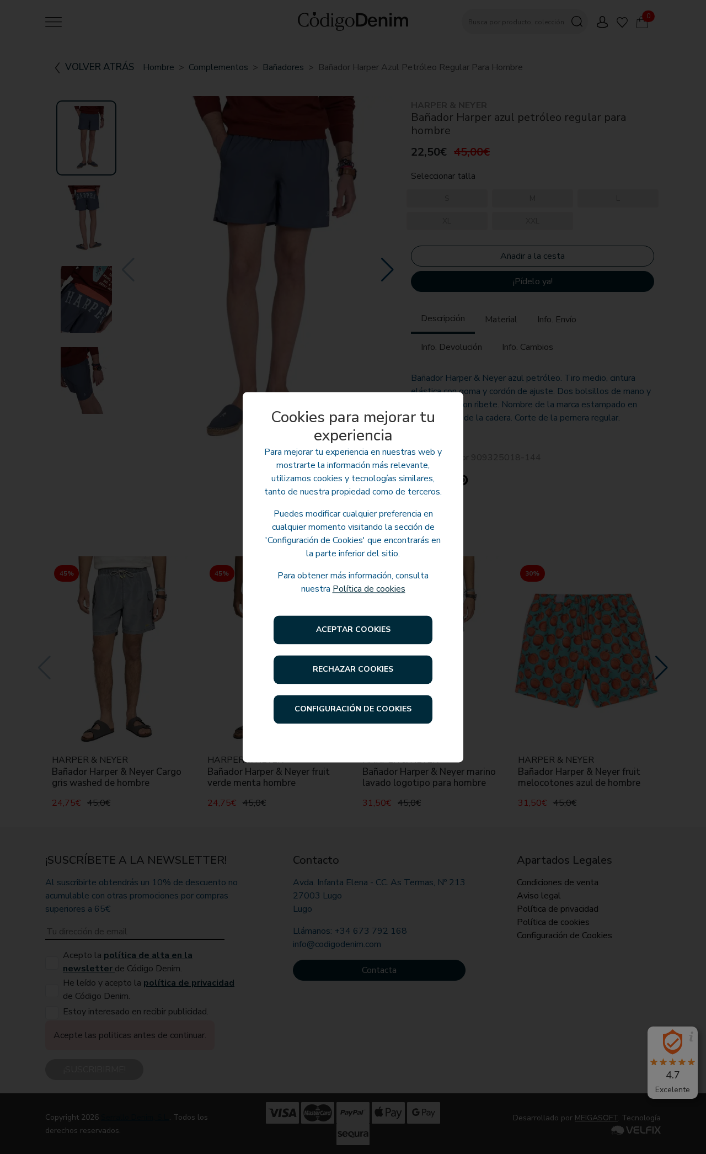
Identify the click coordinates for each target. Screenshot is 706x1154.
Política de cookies (369, 589)
